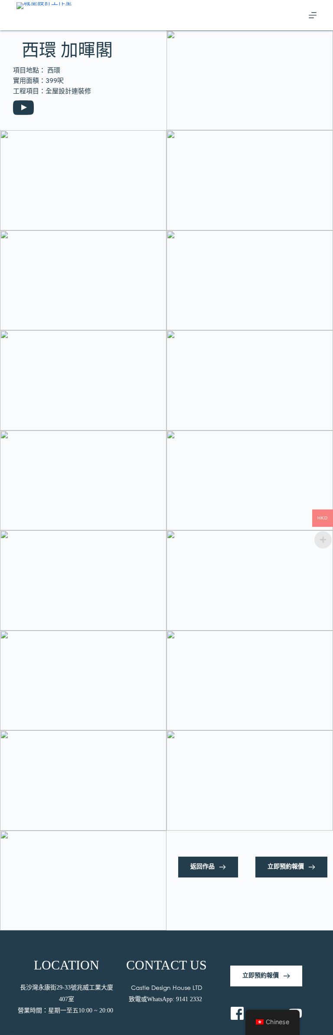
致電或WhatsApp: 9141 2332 (166, 999)
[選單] (313, 15)
